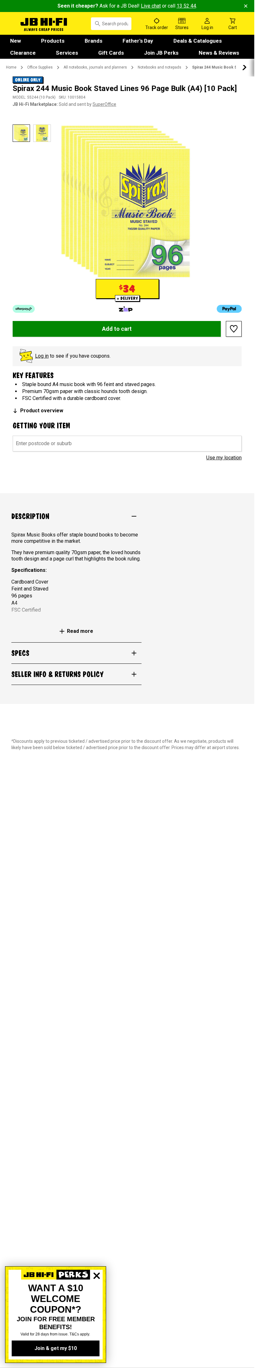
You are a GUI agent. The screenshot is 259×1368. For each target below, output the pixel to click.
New (15, 41)
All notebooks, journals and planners (95, 67)
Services (67, 53)
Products (52, 41)
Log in (42, 356)
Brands (93, 41)
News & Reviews (219, 53)
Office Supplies (40, 67)
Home (11, 67)
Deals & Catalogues (197, 41)
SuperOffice (104, 104)
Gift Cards (111, 53)
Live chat (151, 6)
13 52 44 (186, 6)
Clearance (23, 53)
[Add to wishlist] (234, 329)
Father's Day (138, 41)
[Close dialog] (96, 1297)
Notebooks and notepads (159, 67)
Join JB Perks (161, 53)
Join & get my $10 (55, 1348)
